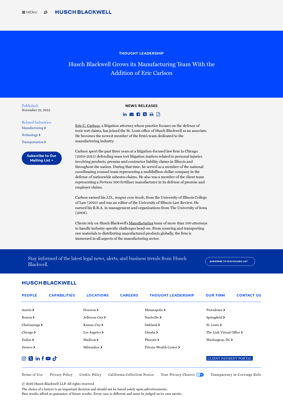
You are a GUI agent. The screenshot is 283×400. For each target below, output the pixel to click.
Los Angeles (92, 332)
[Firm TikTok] (54, 358)
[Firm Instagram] (25, 358)
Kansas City (92, 324)
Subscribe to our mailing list (229, 261)
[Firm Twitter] (32, 358)
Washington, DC (218, 339)
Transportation (33, 141)
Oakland (151, 324)
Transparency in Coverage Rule (236, 374)
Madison (90, 339)
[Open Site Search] (45, 11)
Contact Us (249, 295)
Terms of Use (32, 374)
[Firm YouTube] (49, 358)
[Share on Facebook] (138, 114)
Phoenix (151, 339)
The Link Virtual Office (223, 332)
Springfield (214, 317)
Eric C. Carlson (87, 125)
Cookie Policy (91, 374)
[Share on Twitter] (145, 114)
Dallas (27, 339)
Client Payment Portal (230, 358)
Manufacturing (33, 127)
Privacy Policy (61, 374)
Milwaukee (91, 347)
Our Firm (215, 295)
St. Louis (213, 324)
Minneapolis (154, 310)
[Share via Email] (131, 114)
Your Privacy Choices (178, 374)
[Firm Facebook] (43, 358)
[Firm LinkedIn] (38, 358)
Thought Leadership (141, 53)
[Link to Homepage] (83, 12)
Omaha (150, 332)
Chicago (28, 332)
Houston (90, 310)
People (29, 295)
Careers (129, 295)
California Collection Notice (131, 374)
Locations (98, 295)
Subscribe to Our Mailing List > (41, 158)
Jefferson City (93, 317)
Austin (27, 310)
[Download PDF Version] (158, 114)
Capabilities (62, 295)
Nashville (152, 317)
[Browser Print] (152, 114)
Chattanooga (31, 324)
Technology (30, 134)
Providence (214, 310)
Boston (27, 317)
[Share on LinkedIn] (125, 114)
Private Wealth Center (161, 347)
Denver (27, 347)
